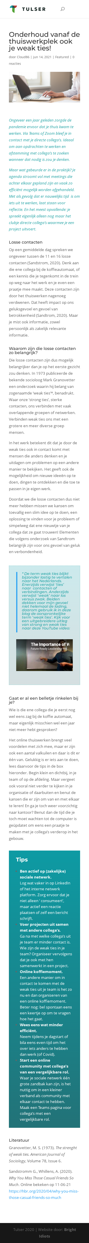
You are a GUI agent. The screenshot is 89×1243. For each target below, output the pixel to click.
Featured (62, 57)
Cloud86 (23, 57)
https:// (15, 1191)
